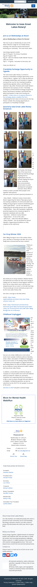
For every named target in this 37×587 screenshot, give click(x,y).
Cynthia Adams (7, 503)
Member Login (31, 1)
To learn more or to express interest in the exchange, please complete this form (17, 96)
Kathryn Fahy (7, 498)
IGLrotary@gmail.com (23, 451)
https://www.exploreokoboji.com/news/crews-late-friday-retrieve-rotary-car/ (16, 299)
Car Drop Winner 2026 (12, 234)
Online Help (28, 582)
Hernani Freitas (7, 477)
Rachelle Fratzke (8, 493)
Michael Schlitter (8, 488)
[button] (1, 13)
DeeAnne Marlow (8, 472)
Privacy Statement (9, 582)
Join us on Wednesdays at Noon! (16, 36)
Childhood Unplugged (12, 314)
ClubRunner (15, 579)
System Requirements (18, 584)
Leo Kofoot (6, 483)
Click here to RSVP (8, 388)
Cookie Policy (20, 582)
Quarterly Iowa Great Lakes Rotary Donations (17, 108)
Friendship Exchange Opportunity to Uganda (17, 70)
